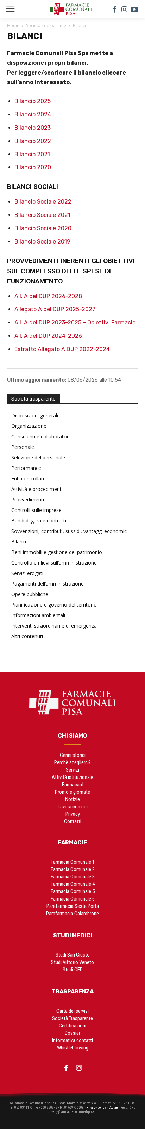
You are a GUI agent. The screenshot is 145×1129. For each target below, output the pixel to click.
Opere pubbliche (29, 594)
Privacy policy (96, 1107)
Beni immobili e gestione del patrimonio (56, 552)
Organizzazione (28, 426)
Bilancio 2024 (32, 114)
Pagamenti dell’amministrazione (47, 583)
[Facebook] (114, 9)
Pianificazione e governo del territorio (54, 604)
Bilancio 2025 (32, 101)
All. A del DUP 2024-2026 (48, 336)
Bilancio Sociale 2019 (42, 241)
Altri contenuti (27, 636)
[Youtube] (134, 9)
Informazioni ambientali (38, 615)
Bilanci (18, 541)
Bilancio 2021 (32, 154)
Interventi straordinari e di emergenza (54, 625)
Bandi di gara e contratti (38, 520)
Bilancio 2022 (32, 141)
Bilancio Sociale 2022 (42, 201)
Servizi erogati (27, 573)
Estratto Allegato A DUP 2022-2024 (62, 349)
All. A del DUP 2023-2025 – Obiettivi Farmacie (74, 322)
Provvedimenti (27, 499)
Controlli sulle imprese (36, 510)
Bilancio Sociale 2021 (42, 215)
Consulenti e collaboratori (40, 436)
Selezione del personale (38, 457)
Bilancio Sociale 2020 (42, 228)
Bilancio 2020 (32, 167)
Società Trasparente (46, 25)
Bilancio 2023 (32, 127)
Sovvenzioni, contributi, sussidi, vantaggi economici (69, 531)
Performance (26, 468)
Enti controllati (27, 478)
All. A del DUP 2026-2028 (48, 296)
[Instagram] (124, 9)
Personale (22, 447)
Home (13, 25)
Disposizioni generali (34, 415)
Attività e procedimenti (37, 489)
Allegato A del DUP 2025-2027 (54, 309)
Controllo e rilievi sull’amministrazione (54, 562)
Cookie (113, 1107)
